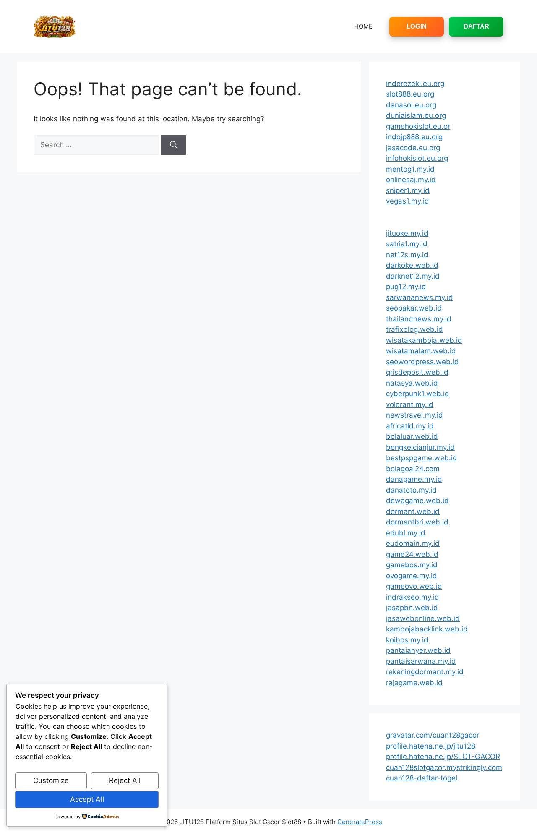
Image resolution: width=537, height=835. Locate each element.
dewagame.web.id (417, 500)
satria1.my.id (407, 244)
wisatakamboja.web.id (424, 340)
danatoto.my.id (411, 490)
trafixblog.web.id (414, 329)
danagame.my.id (414, 479)
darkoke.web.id (412, 265)
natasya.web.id (412, 383)
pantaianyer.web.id (418, 650)
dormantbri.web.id (417, 522)
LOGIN (417, 26)
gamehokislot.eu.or (418, 126)
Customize (51, 780)
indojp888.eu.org (414, 137)
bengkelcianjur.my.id (420, 447)
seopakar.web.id (414, 308)
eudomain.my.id (413, 543)
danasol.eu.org (411, 105)
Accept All (87, 799)
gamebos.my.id (412, 565)
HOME (363, 26)
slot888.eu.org (410, 94)
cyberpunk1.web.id (417, 393)
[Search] (173, 145)
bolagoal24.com (413, 468)
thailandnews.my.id (418, 319)
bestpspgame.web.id (421, 458)
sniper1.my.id (408, 190)
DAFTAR (476, 26)
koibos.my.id (407, 640)
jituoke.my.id (407, 233)
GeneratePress (359, 822)
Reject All (125, 780)
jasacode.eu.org (413, 148)
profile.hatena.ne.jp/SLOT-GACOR (443, 756)
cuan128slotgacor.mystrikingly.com (444, 767)
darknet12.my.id (413, 276)
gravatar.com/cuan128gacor (432, 735)
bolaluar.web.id (412, 436)
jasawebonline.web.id (423, 618)
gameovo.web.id (414, 586)
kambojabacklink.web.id (427, 629)
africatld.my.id (410, 426)
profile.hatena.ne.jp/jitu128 (430, 746)
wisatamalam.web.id (421, 351)
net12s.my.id (407, 254)
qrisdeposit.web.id (417, 372)
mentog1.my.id (410, 169)
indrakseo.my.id (412, 597)
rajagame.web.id (414, 682)
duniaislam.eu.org (416, 115)
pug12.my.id (406, 286)
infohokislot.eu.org (417, 158)
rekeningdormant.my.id (425, 672)
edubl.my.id (405, 533)
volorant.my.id (409, 404)
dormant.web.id (413, 511)
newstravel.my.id (414, 415)
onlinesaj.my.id (411, 179)
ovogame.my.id (411, 575)
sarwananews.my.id (419, 297)
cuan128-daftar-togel (421, 778)
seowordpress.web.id (422, 361)
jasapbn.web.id (412, 607)
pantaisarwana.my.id (421, 661)
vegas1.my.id (407, 201)
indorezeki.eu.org (415, 83)
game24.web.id (412, 554)
